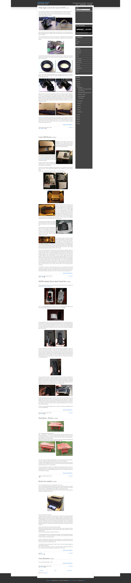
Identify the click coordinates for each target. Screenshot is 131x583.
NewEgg (44, 159)
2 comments (71, 412)
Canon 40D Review (45, 137)
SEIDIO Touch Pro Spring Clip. (46, 286)
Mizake (76, 580)
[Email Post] (45, 128)
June (79, 107)
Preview (77, 64)
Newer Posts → (70, 570)
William (77, 43)
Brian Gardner (71, 580)
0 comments (71, 127)
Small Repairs (78, 68)
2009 (78, 83)
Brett (77, 39)
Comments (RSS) (83, 4)
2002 (78, 123)
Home (77, 4)
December (80, 87)
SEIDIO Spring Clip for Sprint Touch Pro (52, 281)
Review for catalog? (45, 481)
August (79, 103)
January (79, 111)
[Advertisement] (54, 133)
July (78, 105)
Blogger (83, 580)
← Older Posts (41, 570)
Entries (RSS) (89, 4)
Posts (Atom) (45, 572)
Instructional (78, 58)
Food (77, 54)
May (78, 109)
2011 (78, 79)
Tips (77, 70)
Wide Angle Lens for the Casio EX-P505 (52, 8)
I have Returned (44, 558)
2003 (78, 121)
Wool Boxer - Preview (46, 418)
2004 (78, 119)
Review (42, 276)
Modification (42, 128)
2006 (78, 114)
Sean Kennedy (42, 117)
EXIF (46, 11)
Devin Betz (78, 41)
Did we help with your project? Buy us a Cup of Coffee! (83, 3)
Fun (76, 56)
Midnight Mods (44, 2)
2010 (78, 81)
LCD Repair (78, 60)
